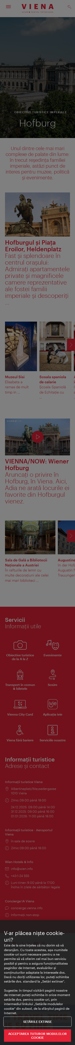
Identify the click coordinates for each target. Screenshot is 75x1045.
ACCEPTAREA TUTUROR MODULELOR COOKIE (37, 1035)
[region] (37, 982)
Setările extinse (37, 1021)
